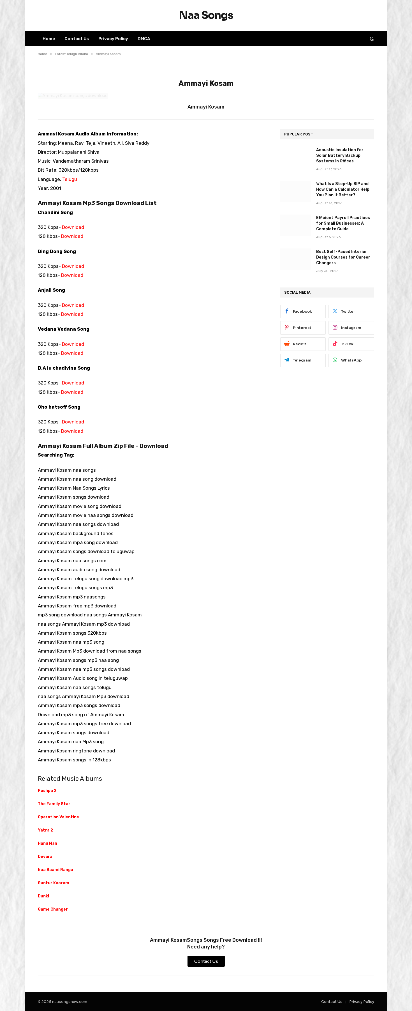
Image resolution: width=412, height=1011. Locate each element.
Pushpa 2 (47, 790)
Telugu (69, 179)
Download (73, 227)
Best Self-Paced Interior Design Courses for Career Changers (343, 257)
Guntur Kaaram (53, 883)
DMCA (144, 38)
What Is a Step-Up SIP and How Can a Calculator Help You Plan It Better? (342, 189)
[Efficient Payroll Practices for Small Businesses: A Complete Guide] (295, 225)
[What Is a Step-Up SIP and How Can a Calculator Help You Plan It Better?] (295, 191)
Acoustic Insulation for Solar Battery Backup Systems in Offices (340, 155)
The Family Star (54, 804)
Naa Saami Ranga (55, 869)
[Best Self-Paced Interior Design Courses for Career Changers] (295, 259)
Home (49, 38)
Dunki (43, 896)
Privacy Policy (113, 38)
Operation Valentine (58, 817)
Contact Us (76, 38)
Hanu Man (47, 843)
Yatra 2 (45, 830)
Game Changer (53, 909)
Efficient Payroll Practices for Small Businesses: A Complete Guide (343, 223)
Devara (45, 856)
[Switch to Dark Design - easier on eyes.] (371, 38)
